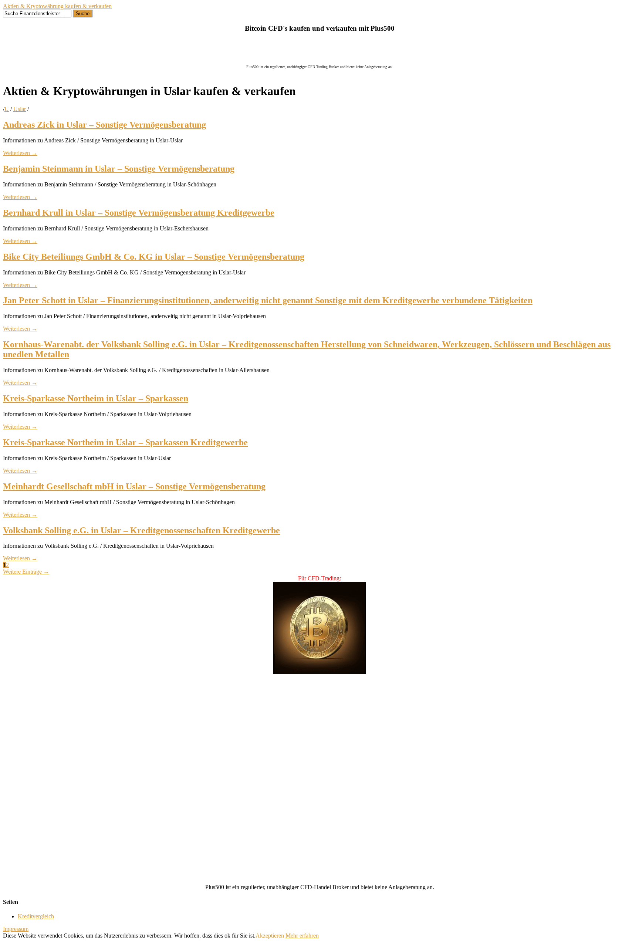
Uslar (19, 109)
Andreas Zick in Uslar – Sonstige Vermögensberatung (104, 124)
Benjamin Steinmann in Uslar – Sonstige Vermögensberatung (118, 168)
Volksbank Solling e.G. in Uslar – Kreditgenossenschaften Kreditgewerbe (141, 530)
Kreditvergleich (36, 916)
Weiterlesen (20, 153)
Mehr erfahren (302, 935)
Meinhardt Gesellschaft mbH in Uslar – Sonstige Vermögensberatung (134, 486)
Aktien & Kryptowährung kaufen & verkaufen (57, 6)
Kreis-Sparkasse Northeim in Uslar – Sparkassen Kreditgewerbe (125, 442)
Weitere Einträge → (26, 571)
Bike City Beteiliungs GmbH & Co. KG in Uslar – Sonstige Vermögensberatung (153, 256)
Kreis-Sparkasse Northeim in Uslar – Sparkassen (95, 398)
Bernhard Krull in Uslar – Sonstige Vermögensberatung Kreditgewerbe (138, 212)
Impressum (15, 929)
